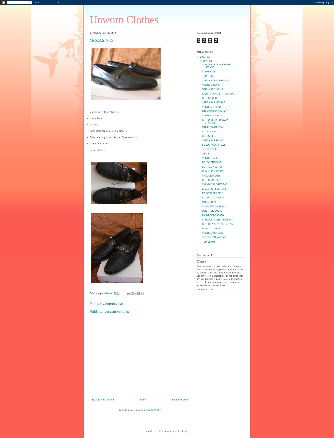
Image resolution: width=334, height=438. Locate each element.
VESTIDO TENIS (211, 85)
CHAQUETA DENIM (212, 175)
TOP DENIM (208, 241)
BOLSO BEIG (209, 136)
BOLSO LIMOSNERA (213, 197)
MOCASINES (209, 202)
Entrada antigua (180, 399)
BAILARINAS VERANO (214, 111)
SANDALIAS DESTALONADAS (218, 219)
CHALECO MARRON (213, 171)
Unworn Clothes (124, 19)
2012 (203, 57)
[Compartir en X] (135, 293)
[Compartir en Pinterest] (142, 293)
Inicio (143, 399)
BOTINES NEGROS (212, 167)
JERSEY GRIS (209, 149)
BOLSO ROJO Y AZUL (213, 145)
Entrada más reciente (103, 399)
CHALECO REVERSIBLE (215, 189)
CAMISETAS (208, 71)
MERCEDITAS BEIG (212, 193)
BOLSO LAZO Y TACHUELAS (217, 224)
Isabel (203, 261)
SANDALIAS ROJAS (212, 140)
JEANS (206, 153)
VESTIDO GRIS (210, 158)
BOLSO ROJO (209, 98)
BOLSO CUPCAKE (212, 162)
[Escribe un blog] (132, 293)
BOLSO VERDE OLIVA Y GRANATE (215, 121)
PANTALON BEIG (211, 228)
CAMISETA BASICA (212, 127)
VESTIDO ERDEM (211, 107)
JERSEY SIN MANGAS (214, 237)
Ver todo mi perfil (205, 289)
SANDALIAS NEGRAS (213, 102)
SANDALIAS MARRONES (215, 80)
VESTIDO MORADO (212, 233)
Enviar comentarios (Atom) (147, 410)
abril (205, 60)
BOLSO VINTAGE (211, 180)
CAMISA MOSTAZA (212, 115)
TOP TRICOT (209, 76)
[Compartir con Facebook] (138, 293)
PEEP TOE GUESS (212, 211)
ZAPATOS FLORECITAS (214, 184)
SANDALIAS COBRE (213, 89)
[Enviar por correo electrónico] (128, 293)
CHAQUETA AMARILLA (214, 206)
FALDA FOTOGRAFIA (213, 215)
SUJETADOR (209, 131)
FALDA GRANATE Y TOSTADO (218, 93)
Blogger (184, 431)
